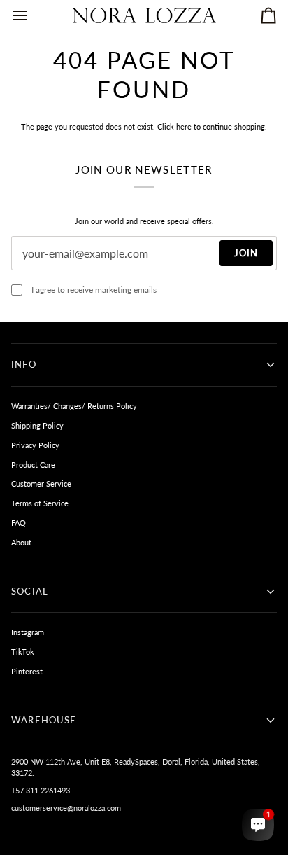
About (21, 542)
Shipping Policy (37, 425)
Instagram (27, 632)
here (184, 126)
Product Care (33, 464)
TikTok (22, 651)
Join (246, 252)
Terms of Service (40, 503)
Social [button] (29, 591)
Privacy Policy (35, 445)
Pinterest (27, 671)
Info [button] (23, 364)
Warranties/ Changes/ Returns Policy (74, 405)
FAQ (18, 522)
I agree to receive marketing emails (94, 289)
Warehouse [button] (44, 719)
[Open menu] (32, 15)
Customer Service (41, 483)
